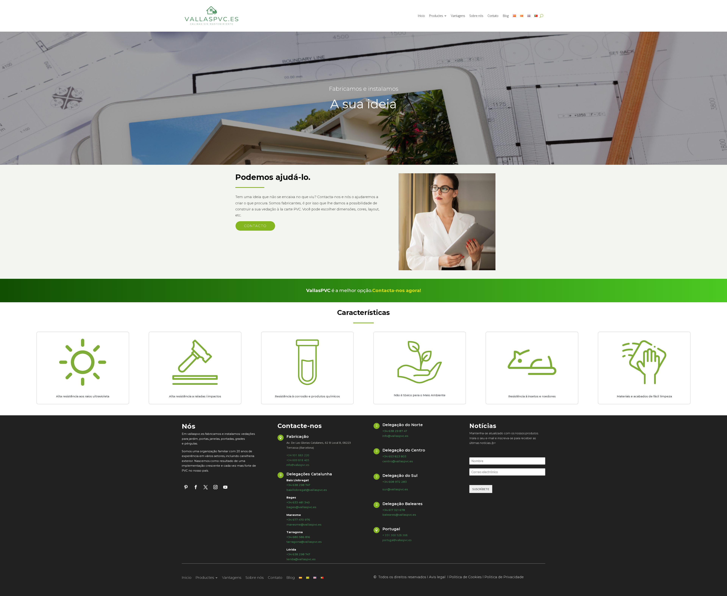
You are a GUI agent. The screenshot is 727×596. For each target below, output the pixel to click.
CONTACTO (255, 226)
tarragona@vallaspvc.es (304, 542)
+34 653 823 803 (394, 456)
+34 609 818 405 (297, 460)
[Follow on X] (205, 487)
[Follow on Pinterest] (186, 487)
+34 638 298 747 (298, 554)
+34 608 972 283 (394, 482)
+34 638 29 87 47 (394, 431)
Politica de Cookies (465, 577)
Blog (506, 16)
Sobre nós (476, 16)
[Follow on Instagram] (215, 487)
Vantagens (458, 16)
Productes (436, 16)
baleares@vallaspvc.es (399, 514)
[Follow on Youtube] (225, 487)
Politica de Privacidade (504, 577)
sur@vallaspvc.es (395, 489)
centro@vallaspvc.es (397, 461)
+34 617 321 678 (393, 510)
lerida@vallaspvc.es (301, 559)
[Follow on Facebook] (196, 487)
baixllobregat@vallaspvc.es (306, 490)
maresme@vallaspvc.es (303, 524)
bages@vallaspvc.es (301, 507)
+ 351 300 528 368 (395, 535)
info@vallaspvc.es (297, 465)
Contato (493, 16)
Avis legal (437, 577)
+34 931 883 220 (297, 455)
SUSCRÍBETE (480, 489)
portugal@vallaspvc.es (397, 540)
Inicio (421, 16)
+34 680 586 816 (298, 537)
